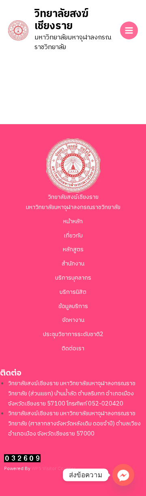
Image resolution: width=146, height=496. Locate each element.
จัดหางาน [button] (73, 320)
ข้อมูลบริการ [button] (73, 306)
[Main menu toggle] (129, 30)
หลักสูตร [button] (73, 249)
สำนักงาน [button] (73, 264)
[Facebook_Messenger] (123, 475)
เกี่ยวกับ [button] (73, 236)
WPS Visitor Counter (53, 468)
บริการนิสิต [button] (73, 292)
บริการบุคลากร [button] (73, 278)
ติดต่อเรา (73, 349)
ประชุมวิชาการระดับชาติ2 (73, 334)
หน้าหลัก (73, 221)
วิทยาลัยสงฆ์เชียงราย (61, 20)
